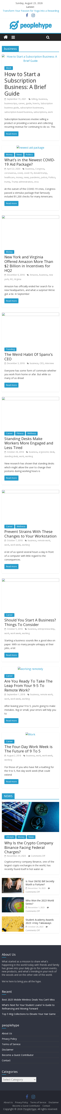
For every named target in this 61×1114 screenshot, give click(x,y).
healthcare (9, 177)
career (21, 103)
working (29, 456)
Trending (10, 349)
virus (36, 181)
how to (36, 103)
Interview (49, 363)
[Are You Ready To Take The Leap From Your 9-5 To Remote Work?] (30, 669)
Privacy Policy (9, 1038)
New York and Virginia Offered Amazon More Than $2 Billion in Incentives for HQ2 (28, 263)
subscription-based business (18, 112)
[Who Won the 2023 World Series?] (13, 899)
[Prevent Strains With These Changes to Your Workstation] (30, 492)
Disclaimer (7, 1049)
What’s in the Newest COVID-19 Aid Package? (29, 162)
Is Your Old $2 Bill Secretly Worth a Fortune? (40, 883)
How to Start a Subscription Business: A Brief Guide (25, 83)
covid (20, 173)
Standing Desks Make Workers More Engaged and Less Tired (28, 443)
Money (9, 154)
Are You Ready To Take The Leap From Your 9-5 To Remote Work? (28, 685)
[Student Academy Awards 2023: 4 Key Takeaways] (13, 918)
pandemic (35, 177)
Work (8, 68)
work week (16, 544)
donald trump (40, 173)
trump (7, 181)
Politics (29, 154)
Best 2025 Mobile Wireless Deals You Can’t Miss (28, 999)
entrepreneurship (46, 629)
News (19, 154)
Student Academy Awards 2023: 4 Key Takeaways (40, 921)
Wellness (31, 433)
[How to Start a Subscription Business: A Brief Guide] (30, 56)
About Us (7, 1033)
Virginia (17, 279)
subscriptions (40, 112)
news (26, 177)
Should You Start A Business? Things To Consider (30, 622)
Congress (39, 168)
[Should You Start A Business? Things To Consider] (30, 580)
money (19, 177)
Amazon (34, 274)
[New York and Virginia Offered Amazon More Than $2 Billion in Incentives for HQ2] (30, 217)
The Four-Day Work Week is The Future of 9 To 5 (28, 748)
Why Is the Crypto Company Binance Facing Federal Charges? (28, 847)
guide (28, 103)
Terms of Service (11, 1044)
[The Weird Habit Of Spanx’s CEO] (30, 314)
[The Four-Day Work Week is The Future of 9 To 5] (30, 734)
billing (34, 99)
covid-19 (28, 173)
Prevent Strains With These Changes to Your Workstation (30, 533)
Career (9, 433)
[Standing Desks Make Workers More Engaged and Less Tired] (30, 399)
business (43, 99)
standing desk (11, 456)
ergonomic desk (46, 452)
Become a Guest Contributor (18, 1055)
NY (11, 279)
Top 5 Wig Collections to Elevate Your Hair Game (29, 1014)
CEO (42, 363)
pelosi (44, 177)
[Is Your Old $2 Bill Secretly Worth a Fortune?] (13, 879)
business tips (10, 103)
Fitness (20, 433)
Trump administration (22, 181)
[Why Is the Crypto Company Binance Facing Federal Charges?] (30, 803)
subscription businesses (31, 107)
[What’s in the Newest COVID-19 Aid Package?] (30, 147)
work (50, 112)
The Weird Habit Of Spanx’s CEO (28, 356)
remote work (44, 540)
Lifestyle (10, 837)
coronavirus (10, 173)
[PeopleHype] (5, 37)
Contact (6, 1060)
